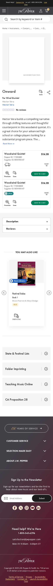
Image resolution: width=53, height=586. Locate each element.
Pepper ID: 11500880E (13, 186)
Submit (41, 498)
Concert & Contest (38, 28)
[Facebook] (15, 508)
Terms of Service (16, 576)
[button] (26, 59)
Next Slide (49, 293)
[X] (21, 508)
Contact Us (20, 2)
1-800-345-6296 (26, 533)
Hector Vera (8, 104)
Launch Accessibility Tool (36, 580)
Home (5, 28)
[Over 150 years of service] (26, 428)
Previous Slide (4, 293)
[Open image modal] (26, 61)
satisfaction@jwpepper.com (26, 539)
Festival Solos (18, 293)
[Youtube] (32, 508)
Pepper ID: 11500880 (13, 157)
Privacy (29, 576)
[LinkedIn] (38, 508)
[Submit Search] (6, 19)
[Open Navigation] (4, 11)
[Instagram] (27, 508)
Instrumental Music (15, 28)
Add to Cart (40, 174)
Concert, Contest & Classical (28, 28)
